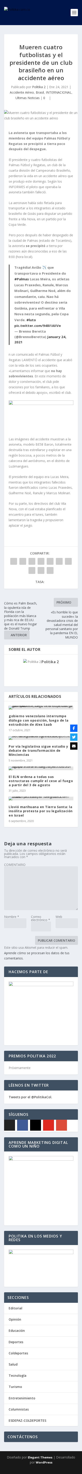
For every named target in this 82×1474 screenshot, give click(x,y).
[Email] (73, 746)
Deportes (16, 1342)
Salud (13, 1364)
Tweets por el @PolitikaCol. (30, 1097)
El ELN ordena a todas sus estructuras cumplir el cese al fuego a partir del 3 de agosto (41, 781)
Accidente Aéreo (22, 92)
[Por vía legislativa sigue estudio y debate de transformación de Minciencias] (41, 738)
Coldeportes (18, 1353)
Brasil (40, 92)
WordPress (44, 1462)
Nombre (11, 916)
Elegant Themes (40, 1457)
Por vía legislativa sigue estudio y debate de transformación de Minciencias (38, 750)
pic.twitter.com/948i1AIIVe (37, 325)
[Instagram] (35, 1125)
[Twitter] (73, 737)
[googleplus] (61, 1125)
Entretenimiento (22, 1398)
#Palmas (21, 279)
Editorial (15, 1308)
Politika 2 (39, 87)
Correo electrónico (40, 918)
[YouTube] (48, 1125)
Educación (17, 1330)
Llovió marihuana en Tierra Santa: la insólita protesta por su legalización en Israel (41, 811)
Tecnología (17, 1375)
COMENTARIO (15, 864)
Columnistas (19, 1409)
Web (59, 916)
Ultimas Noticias (27, 98)
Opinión (15, 1319)
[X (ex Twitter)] (9, 1125)
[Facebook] (22, 1125)
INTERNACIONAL (59, 92)
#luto (31, 320)
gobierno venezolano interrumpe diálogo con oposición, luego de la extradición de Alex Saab (38, 720)
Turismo (15, 1387)
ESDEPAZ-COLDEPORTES (27, 1420)
